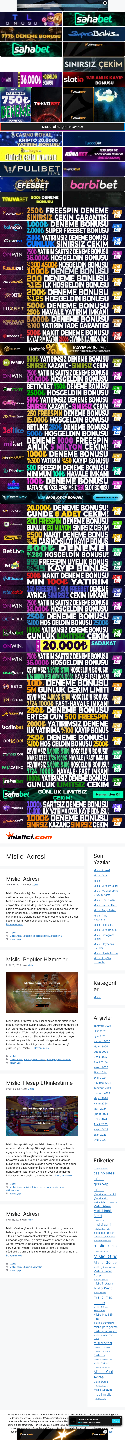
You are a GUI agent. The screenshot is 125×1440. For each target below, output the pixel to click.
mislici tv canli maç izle (103, 1360)
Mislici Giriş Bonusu (105, 929)
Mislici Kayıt (103, 1288)
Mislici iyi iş (56, 935)
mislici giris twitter (101, 1251)
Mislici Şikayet (103, 1389)
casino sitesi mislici (104, 1176)
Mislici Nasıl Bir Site (103, 1316)
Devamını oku (14, 924)
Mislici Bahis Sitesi (103, 1213)
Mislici (13, 932)
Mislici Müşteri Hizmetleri (101, 1309)
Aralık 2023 (101, 1124)
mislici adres (113, 1202)
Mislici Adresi (22, 878)
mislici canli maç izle (102, 1229)
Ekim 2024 (100, 1072)
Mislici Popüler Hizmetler (37, 959)
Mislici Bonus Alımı (105, 900)
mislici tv (99, 1355)
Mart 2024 (100, 1108)
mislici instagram (104, 1283)
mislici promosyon (105, 1331)
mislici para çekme (106, 1327)
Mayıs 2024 (101, 1098)
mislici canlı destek (104, 1232)
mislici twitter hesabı (102, 1367)
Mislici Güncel (106, 1262)
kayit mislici (100, 1202)
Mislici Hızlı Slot (103, 924)
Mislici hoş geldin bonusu (37, 935)
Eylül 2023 (100, 1139)
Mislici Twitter (101, 1363)
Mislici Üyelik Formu (106, 953)
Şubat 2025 (101, 1051)
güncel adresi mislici (105, 1194)
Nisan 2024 (101, 1103)
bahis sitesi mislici (101, 1169)
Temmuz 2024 (102, 1088)
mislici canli (102, 1224)
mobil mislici (103, 1394)
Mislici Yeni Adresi (103, 1374)
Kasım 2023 (101, 1129)
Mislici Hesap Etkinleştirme (39, 1083)
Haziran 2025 (102, 1041)
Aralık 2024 (101, 1062)
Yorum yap (15, 939)
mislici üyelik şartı (101, 1386)
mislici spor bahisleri (102, 1348)
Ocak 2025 (100, 1056)
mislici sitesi (103, 1343)
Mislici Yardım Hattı (105, 905)
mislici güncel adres (104, 1267)
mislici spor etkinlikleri (102, 1351)
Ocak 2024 (100, 1119)
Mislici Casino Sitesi (104, 1236)
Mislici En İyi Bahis (105, 910)
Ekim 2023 (100, 1134)
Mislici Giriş (100, 875)
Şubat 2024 (101, 1113)
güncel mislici (101, 1198)
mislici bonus (99, 1220)
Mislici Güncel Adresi (103, 1273)
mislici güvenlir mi (101, 1280)
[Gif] (62, 349)
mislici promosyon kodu (103, 1337)
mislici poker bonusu (34, 1059)
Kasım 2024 (101, 1067)
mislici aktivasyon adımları (37, 1187)
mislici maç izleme (103, 1300)
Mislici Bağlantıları (33, 1267)
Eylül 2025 (100, 1036)
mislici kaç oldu (100, 1293)
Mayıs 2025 (101, 1046)
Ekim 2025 (100, 1031)
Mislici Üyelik (101, 1381)
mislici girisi (106, 1245)
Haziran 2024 (102, 1093)
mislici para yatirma (104, 1322)
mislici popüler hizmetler (58, 1059)
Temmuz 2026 (102, 1025)
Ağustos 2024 (102, 1082)
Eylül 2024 (100, 1077)
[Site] (62, 213)
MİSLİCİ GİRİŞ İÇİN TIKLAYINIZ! (62, 127)
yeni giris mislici (100, 1399)
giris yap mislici (101, 1187)
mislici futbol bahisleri (102, 1241)
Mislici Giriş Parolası (106, 885)
